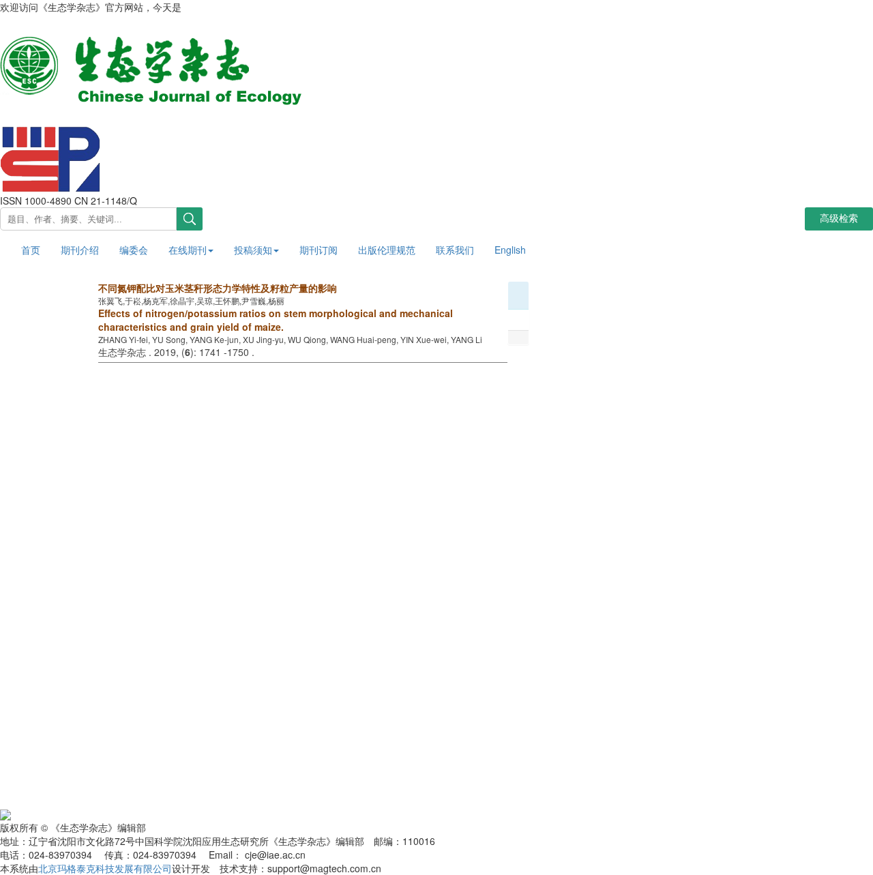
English (510, 249)
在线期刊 (187, 249)
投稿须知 (253, 249)
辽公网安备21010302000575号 (78, 813)
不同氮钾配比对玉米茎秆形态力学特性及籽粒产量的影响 (217, 288)
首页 (30, 249)
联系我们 (455, 249)
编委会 (133, 249)
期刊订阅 (318, 249)
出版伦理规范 (386, 249)
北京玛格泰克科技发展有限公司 (105, 868)
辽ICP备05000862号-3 (205, 813)
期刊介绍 (80, 249)
